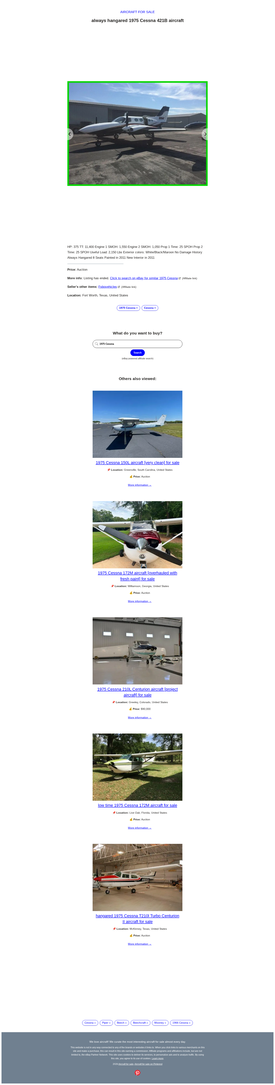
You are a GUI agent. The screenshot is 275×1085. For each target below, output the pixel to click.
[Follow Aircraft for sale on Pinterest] (137, 1074)
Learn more (158, 1058)
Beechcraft (139, 1022)
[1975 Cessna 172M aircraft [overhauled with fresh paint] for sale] (137, 567)
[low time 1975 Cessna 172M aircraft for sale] (137, 799)
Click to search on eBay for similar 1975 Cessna (144, 278)
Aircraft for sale (137, 12)
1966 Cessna (180, 1022)
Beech (120, 1022)
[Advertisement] (137, 53)
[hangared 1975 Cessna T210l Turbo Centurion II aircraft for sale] (137, 910)
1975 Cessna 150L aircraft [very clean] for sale (137, 462)
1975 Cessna (127, 307)
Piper (105, 1022)
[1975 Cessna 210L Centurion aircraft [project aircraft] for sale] (137, 683)
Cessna (149, 307)
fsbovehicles (107, 287)
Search (138, 352)
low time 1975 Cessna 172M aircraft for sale (137, 805)
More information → (140, 484)
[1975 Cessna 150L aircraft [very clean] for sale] (137, 456)
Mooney (159, 1022)
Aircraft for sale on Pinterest (148, 1064)
